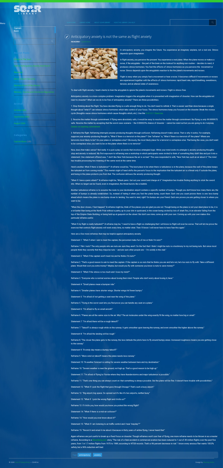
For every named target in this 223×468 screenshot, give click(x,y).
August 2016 (19, 123)
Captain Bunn (20, 141)
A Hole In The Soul (22, 59)
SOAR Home (71, 22)
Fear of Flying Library (22, 462)
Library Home (84, 22)
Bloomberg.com (99, 440)
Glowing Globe (208, 462)
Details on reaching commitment (85, 126)
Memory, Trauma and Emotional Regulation (34, 92)
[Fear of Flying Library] (27, 14)
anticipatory (84, 455)
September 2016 (21, 116)
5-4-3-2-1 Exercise (154, 113)
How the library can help (124, 22)
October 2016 (20, 110)
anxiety (97, 455)
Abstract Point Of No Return (27, 85)
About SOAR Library (102, 22)
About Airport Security (24, 78)
